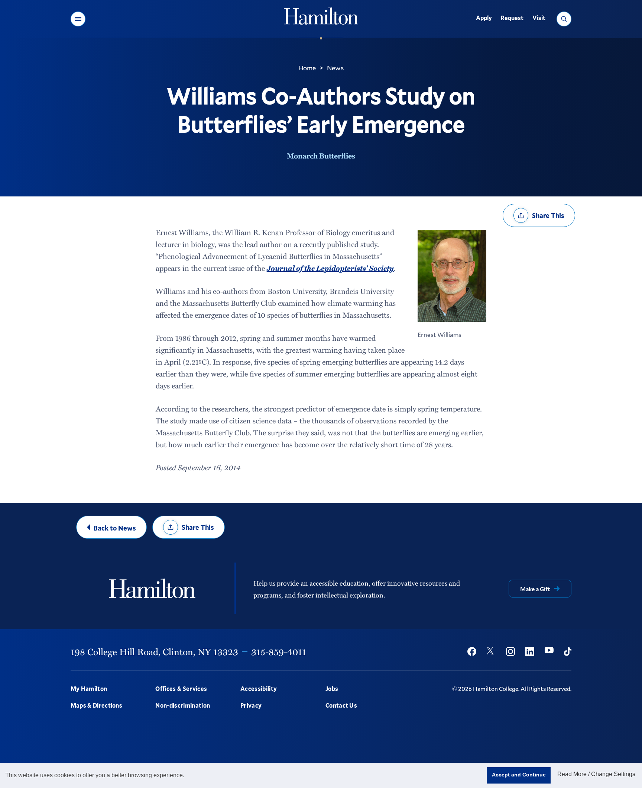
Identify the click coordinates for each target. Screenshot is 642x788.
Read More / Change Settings (596, 774)
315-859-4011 (278, 651)
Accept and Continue (519, 775)
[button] (78, 19)
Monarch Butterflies (321, 155)
